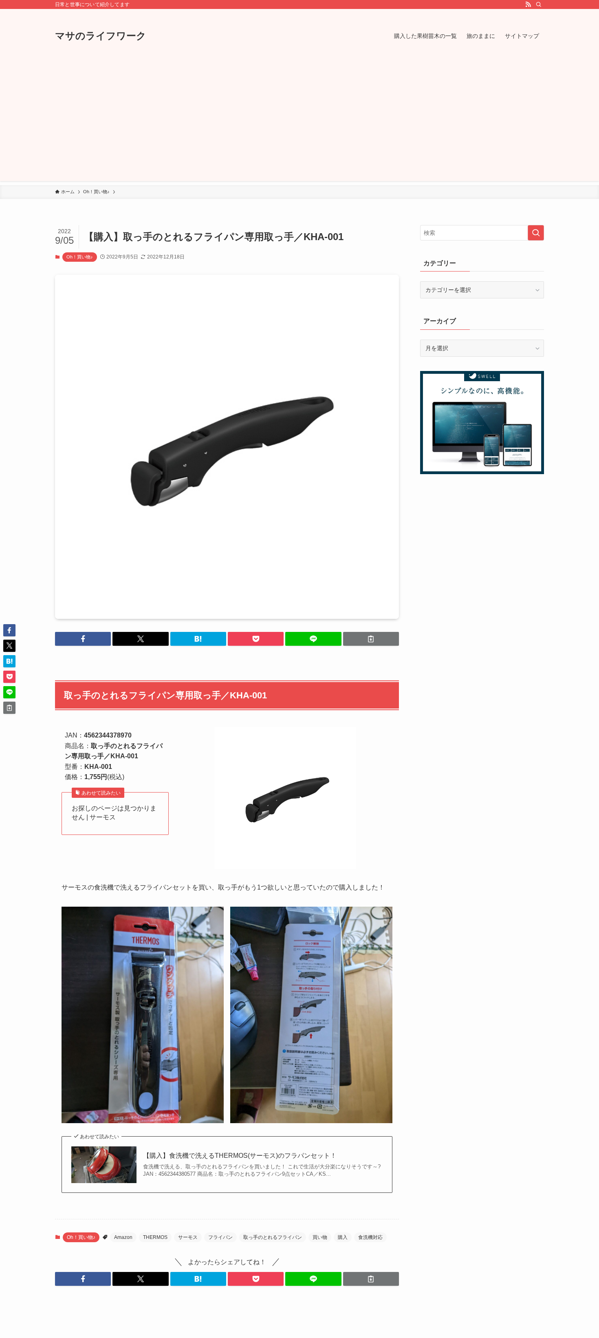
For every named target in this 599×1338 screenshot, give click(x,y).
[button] (83, 639)
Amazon (123, 1237)
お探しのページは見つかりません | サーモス (114, 813)
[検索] (538, 4)
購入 (343, 1237)
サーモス (188, 1237)
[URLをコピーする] (371, 639)
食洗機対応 (370, 1237)
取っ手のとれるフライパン (272, 1237)
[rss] (528, 4)
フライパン (220, 1237)
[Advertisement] (299, 124)
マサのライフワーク (100, 36)
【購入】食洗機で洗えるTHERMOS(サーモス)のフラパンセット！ (240, 1155)
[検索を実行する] (536, 233)
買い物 (320, 1237)
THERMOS (155, 1237)
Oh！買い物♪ (79, 256)
